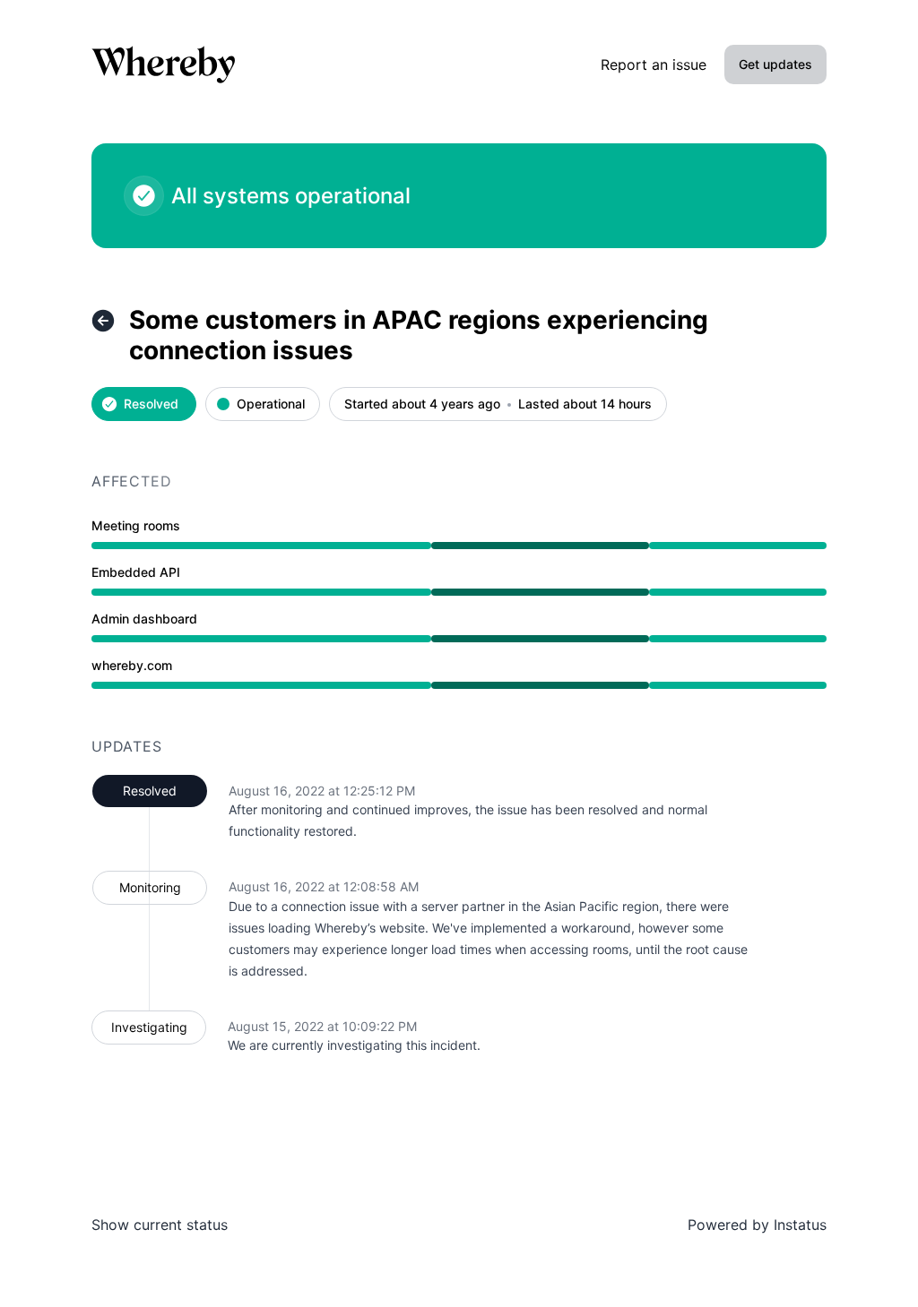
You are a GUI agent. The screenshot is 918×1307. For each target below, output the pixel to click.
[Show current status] (103, 321)
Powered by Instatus (757, 1225)
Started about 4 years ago (422, 404)
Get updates (775, 64)
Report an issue (653, 64)
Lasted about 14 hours (585, 404)
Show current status (159, 1225)
